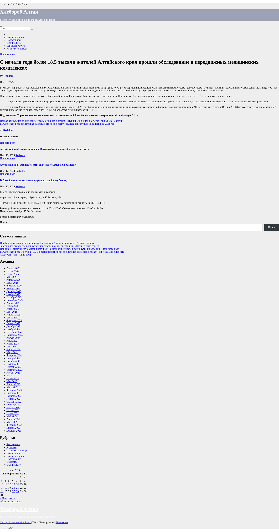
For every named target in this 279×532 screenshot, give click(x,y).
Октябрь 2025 (13, 297)
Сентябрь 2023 (14, 369)
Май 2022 (11, 416)
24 (1, 491)
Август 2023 (13, 372)
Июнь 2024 (12, 343)
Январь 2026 (13, 288)
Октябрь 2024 (13, 332)
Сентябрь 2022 (14, 404)
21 (17, 487)
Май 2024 (11, 346)
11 (6, 484)
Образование (13, 459)
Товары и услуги (15, 45)
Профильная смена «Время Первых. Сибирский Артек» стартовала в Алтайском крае (47, 243)
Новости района (15, 37)
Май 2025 (11, 311)
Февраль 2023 (14, 390)
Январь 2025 (13, 323)
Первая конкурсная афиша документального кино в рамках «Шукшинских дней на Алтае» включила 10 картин (61, 120)
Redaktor (8, 75)
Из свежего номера (16, 48)
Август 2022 (13, 407)
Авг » (12, 498)
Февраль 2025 (14, 320)
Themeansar (62, 522)
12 (9, 484)
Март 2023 (12, 387)
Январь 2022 (13, 427)
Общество (12, 461)
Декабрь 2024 (13, 326)
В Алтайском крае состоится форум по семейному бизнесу (34, 180)
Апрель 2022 (13, 419)
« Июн (3, 498)
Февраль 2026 (14, 285)
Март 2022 (12, 422)
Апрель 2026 (13, 279)
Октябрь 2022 (13, 401)
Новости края (13, 40)
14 (17, 484)
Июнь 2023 (12, 378)
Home (9, 528)
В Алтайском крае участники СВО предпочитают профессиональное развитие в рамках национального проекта (62, 251)
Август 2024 (13, 337)
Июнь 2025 (12, 308)
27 (13, 491)
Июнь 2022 (12, 413)
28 (17, 491)
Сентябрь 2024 (14, 335)
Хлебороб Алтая (19, 12)
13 (13, 484)
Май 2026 (11, 277)
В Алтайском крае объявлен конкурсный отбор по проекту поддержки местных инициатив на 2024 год (57, 123)
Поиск (3, 222)
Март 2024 (12, 352)
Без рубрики (13, 444)
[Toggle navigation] (1, 26)
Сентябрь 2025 (14, 300)
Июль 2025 (12, 306)
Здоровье (11, 447)
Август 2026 (13, 268)
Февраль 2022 (14, 425)
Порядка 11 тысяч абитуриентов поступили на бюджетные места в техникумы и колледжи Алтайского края (59, 248)
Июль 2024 (12, 340)
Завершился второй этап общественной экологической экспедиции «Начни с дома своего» (50, 246)
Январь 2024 (13, 358)
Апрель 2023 (13, 384)
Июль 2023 (12, 375)
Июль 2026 (12, 271)
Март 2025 (12, 317)
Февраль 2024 (14, 355)
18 (6, 487)
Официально (13, 42)
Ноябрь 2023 (13, 364)
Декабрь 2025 (13, 291)
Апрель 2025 (13, 314)
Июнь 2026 (12, 274)
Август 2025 (13, 303)
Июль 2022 (12, 410)
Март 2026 (12, 282)
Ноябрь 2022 (13, 398)
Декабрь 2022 (13, 395)
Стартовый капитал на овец (15, 254)
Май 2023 (11, 381)
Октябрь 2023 (13, 366)
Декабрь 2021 (13, 430)
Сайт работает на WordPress (15, 522)
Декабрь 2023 (13, 361)
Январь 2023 (13, 393)
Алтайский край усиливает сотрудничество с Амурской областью (38, 164)
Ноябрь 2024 (13, 329)
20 (13, 487)
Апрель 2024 (13, 349)
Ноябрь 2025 (13, 294)
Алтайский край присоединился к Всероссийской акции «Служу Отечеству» (44, 149)
